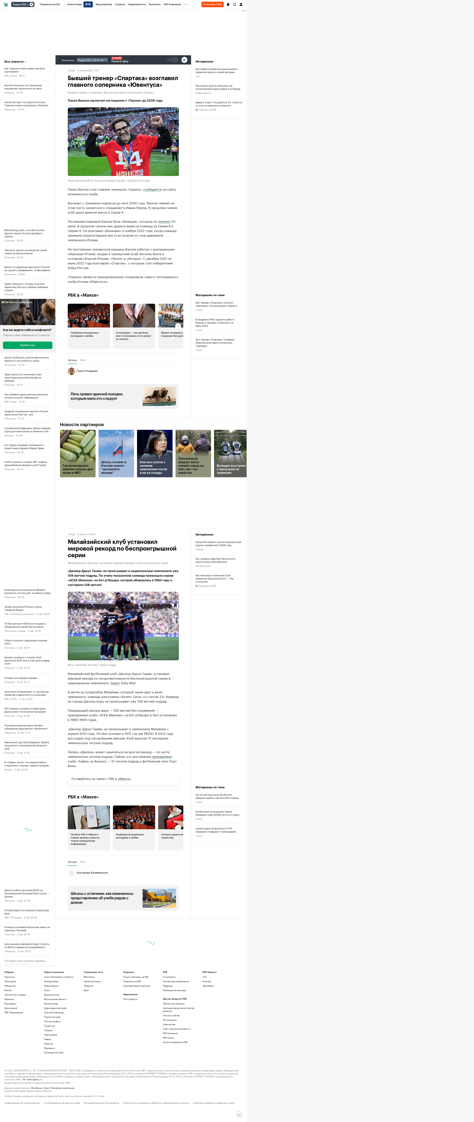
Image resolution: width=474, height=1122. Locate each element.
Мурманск (49, 1047)
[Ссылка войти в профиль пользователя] (241, 4)
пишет (115, 682)
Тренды (200, 549)
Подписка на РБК (132, 981)
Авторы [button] (72, 360)
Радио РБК (19, 4)
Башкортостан (51, 994)
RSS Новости (130, 999)
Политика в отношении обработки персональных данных (156, 1102)
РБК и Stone (10, 75)
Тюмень (48, 1030)
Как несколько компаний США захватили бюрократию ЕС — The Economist (215, 578)
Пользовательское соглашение (101, 1102)
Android (207, 981)
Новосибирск (51, 985)
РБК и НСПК (10, 698)
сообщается (152, 189)
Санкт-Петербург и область (59, 976)
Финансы (9, 92)
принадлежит (162, 756)
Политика (9, 240)
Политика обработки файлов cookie (214, 1102)
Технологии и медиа (15, 630)
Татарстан (49, 1025)
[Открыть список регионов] (228, 4)
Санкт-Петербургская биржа (59, 1087)
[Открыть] (27, 4)
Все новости (14, 61)
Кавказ (47, 1039)
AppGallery (208, 985)
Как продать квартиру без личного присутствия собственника (216, 560)
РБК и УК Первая (13, 917)
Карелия (48, 1043)
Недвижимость (203, 92)
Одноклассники (92, 981)
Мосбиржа (36, 1087)
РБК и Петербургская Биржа (19, 613)
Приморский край (53, 1052)
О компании (169, 976)
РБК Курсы (168, 1037)
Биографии (10, 1003)
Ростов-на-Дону (52, 1021)
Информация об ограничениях (22, 1102)
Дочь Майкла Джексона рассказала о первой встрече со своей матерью (217, 70)
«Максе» (124, 778)
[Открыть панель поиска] (235, 4)
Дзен (86, 990)
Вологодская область (55, 999)
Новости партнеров (82, 424)
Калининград (51, 1003)
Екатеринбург (51, 981)
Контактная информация (176, 981)
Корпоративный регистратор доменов (178, 1009)
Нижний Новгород (54, 1012)
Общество (10, 109)
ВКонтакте (89, 976)
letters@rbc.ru (34, 1079)
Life (197, 76)
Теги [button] (82, 360)
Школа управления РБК (175, 1042)
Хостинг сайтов (171, 1015)
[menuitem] (50, 4)
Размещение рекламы (174, 990)
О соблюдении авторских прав (62, 1102)
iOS (204, 976)
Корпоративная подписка (136, 985)
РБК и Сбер (10, 401)
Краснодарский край (55, 1007)
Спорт (71, 70)
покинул (164, 221)
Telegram (89, 985)
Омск (47, 990)
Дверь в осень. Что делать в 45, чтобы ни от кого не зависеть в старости (219, 103)
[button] (228, 4)
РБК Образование (13, 1012)
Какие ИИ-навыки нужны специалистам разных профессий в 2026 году (218, 543)
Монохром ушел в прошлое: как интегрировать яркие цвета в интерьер (218, 87)
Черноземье (50, 1034)
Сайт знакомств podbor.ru (177, 1028)
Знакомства (169, 1024)
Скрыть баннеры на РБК (135, 976)
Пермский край (52, 1016)
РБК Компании (203, 565)
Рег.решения (170, 1019)
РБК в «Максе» (83, 295)
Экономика (10, 274)
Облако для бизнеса (173, 1003)
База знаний (10, 1007)
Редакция (168, 985)
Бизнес (8, 769)
